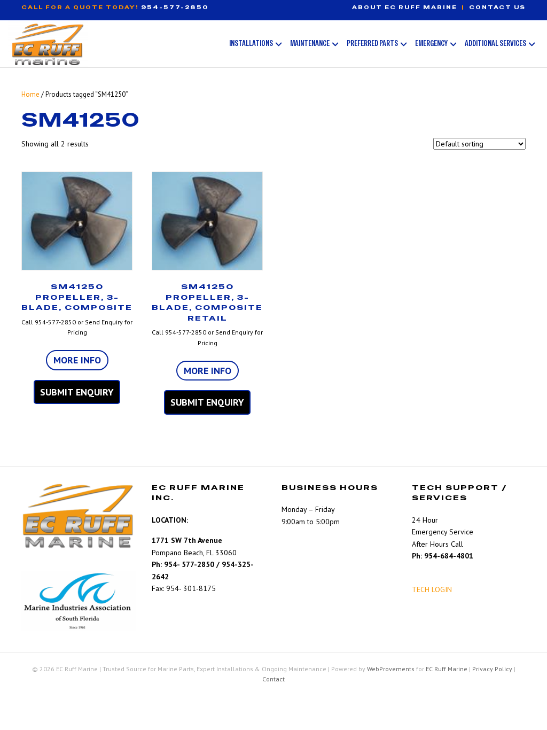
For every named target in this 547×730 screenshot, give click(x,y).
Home (30, 94)
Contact (273, 679)
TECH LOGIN (432, 589)
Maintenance (310, 43)
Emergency (431, 43)
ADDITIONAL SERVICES (495, 43)
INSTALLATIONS (251, 43)
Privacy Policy (492, 669)
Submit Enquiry (77, 392)
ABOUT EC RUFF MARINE (404, 7)
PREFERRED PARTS (372, 43)
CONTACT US (497, 7)
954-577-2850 (175, 7)
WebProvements (391, 669)
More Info (77, 360)
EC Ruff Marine (446, 669)
